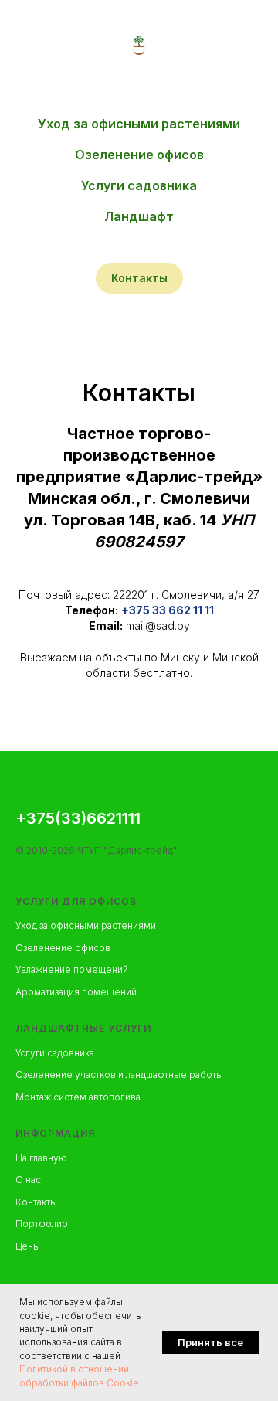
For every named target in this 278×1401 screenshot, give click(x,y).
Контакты (36, 1202)
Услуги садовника (139, 185)
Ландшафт (139, 216)
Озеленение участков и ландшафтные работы (119, 1074)
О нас (28, 1179)
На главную (41, 1158)
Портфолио (41, 1223)
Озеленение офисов (139, 154)
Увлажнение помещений (71, 969)
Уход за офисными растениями (139, 123)
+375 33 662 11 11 (167, 610)
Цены (27, 1246)
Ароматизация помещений (76, 992)
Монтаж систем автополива (78, 1097)
